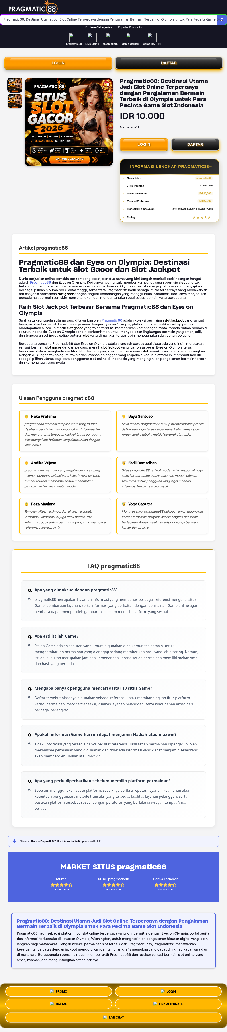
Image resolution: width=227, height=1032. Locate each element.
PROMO (61, 991)
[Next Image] (109, 122)
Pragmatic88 (40, 282)
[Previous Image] (28, 122)
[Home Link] (112, 7)
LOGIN (58, 63)
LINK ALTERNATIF (171, 1005)
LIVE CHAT (116, 1019)
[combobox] (108, 20)
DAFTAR (169, 63)
